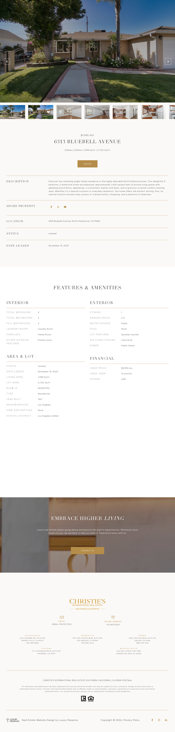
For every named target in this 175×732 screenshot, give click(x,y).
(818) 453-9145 (142, 643)
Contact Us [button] (87, 551)
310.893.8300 (113, 625)
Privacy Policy (132, 720)
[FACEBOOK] (152, 720)
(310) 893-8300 (32, 643)
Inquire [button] (88, 164)
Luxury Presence (68, 720)
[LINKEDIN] (166, 720)
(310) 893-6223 (87, 643)
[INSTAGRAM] (159, 720)
